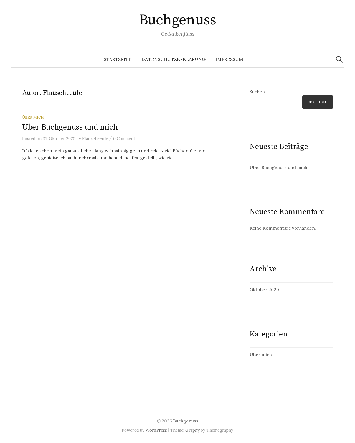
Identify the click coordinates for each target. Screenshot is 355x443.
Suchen (257, 91)
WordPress (156, 430)
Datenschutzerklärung (173, 59)
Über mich (33, 117)
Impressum (229, 59)
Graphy (192, 430)
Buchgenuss (177, 20)
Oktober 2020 (264, 289)
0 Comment (124, 138)
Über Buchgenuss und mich (70, 127)
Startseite (117, 59)
